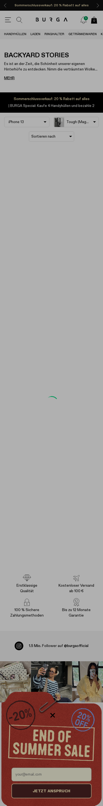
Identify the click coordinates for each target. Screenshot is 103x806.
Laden (35, 34)
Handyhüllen (15, 34)
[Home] (51, 20)
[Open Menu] (8, 20)
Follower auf (58, 646)
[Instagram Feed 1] (51, 681)
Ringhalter (54, 34)
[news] (83, 20)
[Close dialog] (52, 715)
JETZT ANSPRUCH (51, 790)
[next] (98, 5)
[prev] (5, 5)
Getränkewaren (82, 34)
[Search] (19, 20)
